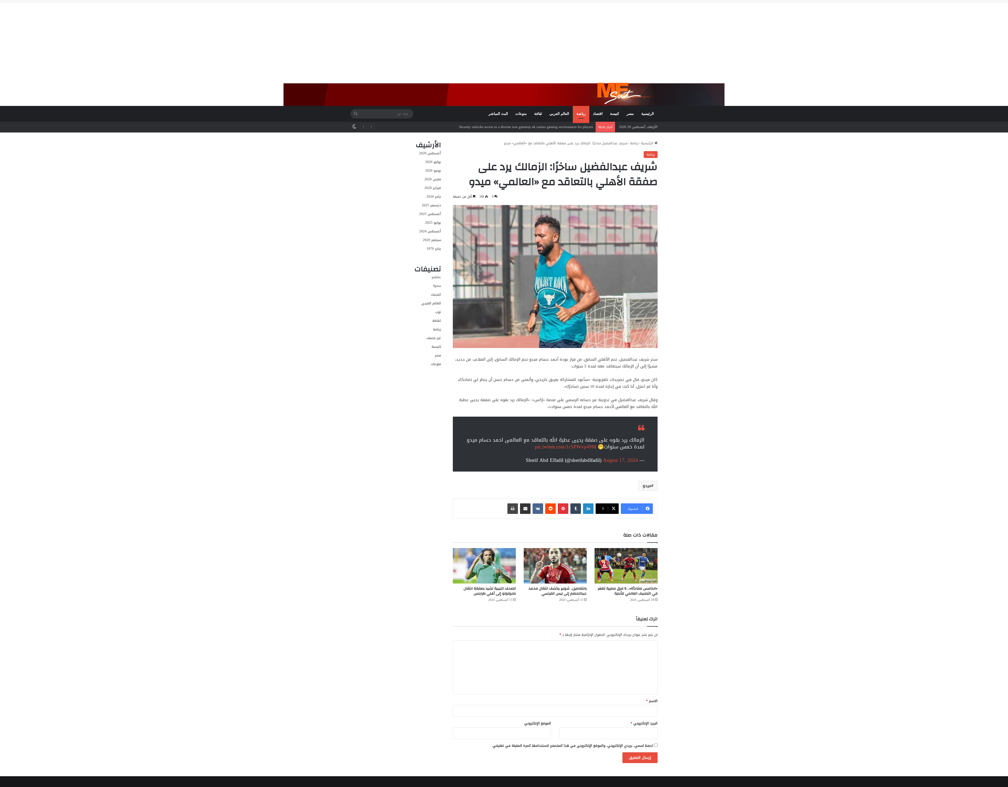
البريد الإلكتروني (644, 723)
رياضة (581, 114)
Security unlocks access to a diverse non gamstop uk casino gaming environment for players (526, 127)
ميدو (647, 486)
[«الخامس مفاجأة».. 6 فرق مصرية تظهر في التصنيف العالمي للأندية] (626, 566)
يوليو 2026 (433, 162)
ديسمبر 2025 (431, 205)
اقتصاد (598, 114)
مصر (630, 114)
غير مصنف (433, 338)
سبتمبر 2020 (432, 240)
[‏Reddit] (550, 508)
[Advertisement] (504, 39)
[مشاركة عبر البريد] (525, 508)
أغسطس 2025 (430, 214)
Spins (437, 286)
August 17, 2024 (620, 460)
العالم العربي (559, 114)
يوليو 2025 (433, 222)
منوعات (521, 114)
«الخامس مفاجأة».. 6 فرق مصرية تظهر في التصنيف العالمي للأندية (628, 591)
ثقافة (538, 114)
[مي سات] (624, 92)
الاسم (652, 701)
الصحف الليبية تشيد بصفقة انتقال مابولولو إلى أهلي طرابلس (490, 591)
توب (438, 312)
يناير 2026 (434, 196)
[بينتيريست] (563, 508)
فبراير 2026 (432, 188)
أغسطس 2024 (430, 231)
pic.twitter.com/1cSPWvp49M (565, 447)
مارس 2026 (432, 179)
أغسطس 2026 (430, 153)
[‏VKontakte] (538, 508)
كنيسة (614, 114)
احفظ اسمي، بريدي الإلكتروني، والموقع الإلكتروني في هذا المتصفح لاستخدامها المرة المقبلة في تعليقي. (572, 745)
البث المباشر (498, 114)
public (436, 277)
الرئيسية (647, 114)
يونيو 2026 (433, 170)
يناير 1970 (434, 248)
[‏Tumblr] (575, 508)
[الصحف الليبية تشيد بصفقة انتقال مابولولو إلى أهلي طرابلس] (484, 566)
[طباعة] (512, 508)
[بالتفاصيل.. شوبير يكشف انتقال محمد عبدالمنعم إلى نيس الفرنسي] (555, 566)
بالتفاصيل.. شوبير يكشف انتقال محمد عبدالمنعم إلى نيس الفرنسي (558, 591)
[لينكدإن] (588, 508)
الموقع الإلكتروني (537, 723)
